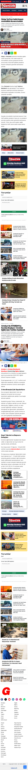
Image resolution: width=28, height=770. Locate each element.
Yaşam (2, 714)
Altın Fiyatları (17, 732)
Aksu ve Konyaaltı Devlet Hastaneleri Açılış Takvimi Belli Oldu (19, 250)
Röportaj (16, 708)
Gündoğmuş (4, 738)
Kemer (2, 743)
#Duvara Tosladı (20, 153)
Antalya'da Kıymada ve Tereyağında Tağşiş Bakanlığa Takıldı (18, 235)
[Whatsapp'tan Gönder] (11, 53)
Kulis (2, 704)
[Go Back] (25, 767)
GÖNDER (14, 211)
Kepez (2, 745)
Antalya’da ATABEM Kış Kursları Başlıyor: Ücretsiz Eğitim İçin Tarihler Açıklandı (19, 310)
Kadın (2, 718)
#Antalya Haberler (6, 514)
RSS (5, 764)
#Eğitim (15, 514)
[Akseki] (14, 630)
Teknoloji (16, 714)
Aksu (2, 724)
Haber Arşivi (17, 745)
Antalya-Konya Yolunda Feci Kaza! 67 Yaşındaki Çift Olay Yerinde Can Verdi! (13, 302)
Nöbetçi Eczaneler (18, 736)
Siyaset (2, 708)
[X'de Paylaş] (9, 53)
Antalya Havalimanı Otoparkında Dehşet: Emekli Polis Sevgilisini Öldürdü (20, 257)
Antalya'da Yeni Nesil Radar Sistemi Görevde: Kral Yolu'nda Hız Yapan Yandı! (19, 242)
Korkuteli (3, 749)
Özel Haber (3, 710)
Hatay (11, 17)
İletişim (16, 741)
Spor (2, 712)
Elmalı (2, 732)
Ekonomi (3, 706)
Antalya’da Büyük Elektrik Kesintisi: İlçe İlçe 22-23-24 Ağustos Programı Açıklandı (19, 228)
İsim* (2, 195)
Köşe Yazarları (17, 723)
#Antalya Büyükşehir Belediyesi (16, 511)
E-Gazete (13, 1)
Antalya (11, 323)
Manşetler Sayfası (18, 726)
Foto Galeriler (17, 724)
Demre (2, 728)
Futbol (15, 716)
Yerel (2, 716)
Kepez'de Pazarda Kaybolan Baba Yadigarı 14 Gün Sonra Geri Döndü (19, 317)
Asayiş (15, 706)
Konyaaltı (3, 747)
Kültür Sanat (4, 720)
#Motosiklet (10, 153)
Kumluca (3, 751)
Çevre (15, 718)
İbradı (2, 740)
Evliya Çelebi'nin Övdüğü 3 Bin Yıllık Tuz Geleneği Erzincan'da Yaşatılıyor (19, 671)
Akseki (2, 723)
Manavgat (3, 753)
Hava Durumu (17, 738)
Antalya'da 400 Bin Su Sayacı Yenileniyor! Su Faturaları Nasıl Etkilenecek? (14, 14)
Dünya (15, 710)
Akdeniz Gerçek (4, 17)
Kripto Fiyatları (18, 734)
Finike (2, 734)
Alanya (2, 726)
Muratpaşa (3, 755)
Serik (2, 757)
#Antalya (4, 511)
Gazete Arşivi (17, 747)
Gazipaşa (3, 736)
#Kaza (3, 153)
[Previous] (1, 14)
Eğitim (15, 704)
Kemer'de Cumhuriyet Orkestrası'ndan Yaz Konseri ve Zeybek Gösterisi (19, 679)
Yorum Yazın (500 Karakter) (7, 200)
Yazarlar (17, 1)
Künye (15, 740)
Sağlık (15, 703)
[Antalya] (14, 269)
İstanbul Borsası (18, 728)
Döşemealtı (4, 730)
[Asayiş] (14, 290)
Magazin (16, 712)
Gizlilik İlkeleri (17, 743)
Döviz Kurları (17, 730)
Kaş (2, 741)
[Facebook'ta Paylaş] (5, 53)
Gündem (3, 703)
